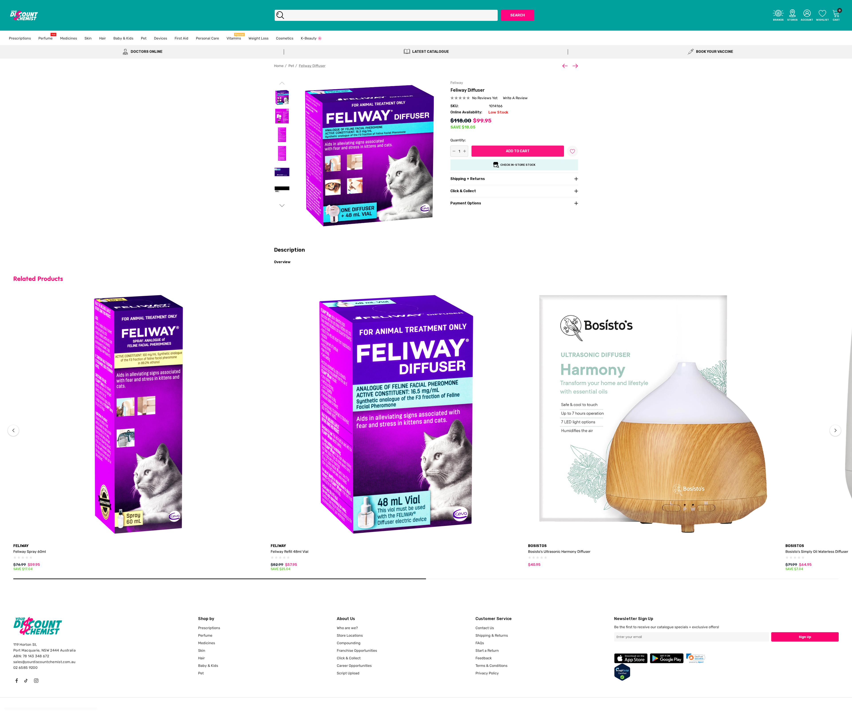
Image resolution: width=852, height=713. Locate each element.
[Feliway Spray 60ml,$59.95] (138, 414)
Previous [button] (13, 430)
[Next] (574, 66)
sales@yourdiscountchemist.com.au (44, 662)
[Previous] (566, 66)
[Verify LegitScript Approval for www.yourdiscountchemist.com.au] (622, 672)
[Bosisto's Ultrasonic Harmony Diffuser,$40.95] (653, 414)
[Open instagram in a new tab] (36, 680)
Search (517, 15)
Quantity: (458, 140)
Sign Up (805, 637)
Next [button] (835, 430)
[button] (696, 658)
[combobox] (386, 15)
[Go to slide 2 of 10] (282, 205)
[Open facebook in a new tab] (16, 680)
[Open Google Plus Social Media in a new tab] (26, 680)
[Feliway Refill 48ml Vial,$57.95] (396, 414)
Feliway (456, 83)
